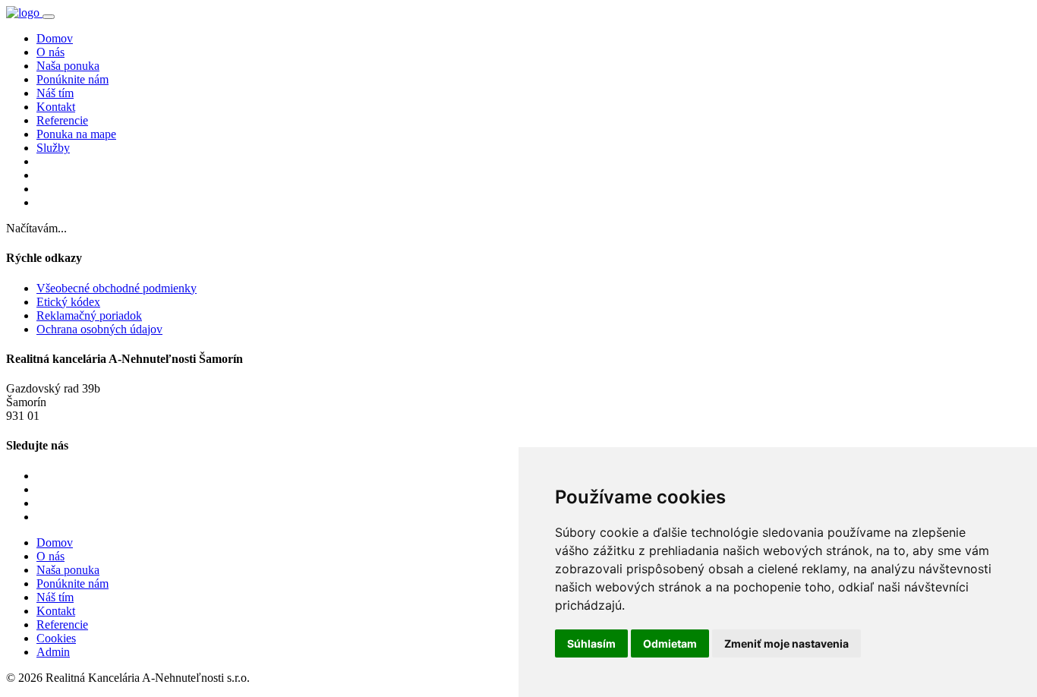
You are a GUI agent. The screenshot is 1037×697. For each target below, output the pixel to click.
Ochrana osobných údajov (99, 329)
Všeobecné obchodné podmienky (116, 288)
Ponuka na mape (76, 134)
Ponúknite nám (72, 79)
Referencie (62, 120)
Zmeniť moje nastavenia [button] (786, 643)
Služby (53, 147)
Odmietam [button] (670, 643)
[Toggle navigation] (49, 16)
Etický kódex (68, 301)
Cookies (56, 638)
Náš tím (55, 93)
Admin (53, 651)
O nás (50, 52)
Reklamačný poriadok (89, 315)
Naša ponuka (67, 65)
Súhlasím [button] (591, 643)
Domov (54, 38)
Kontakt (55, 106)
